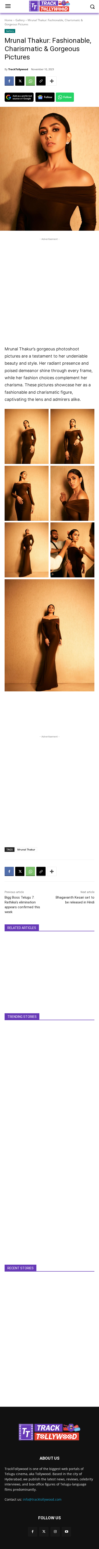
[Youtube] (66, 1531)
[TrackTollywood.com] (49, 1432)
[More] (52, 81)
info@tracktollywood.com (42, 1499)
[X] (19, 81)
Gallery (20, 20)
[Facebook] (9, 81)
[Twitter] (43, 1531)
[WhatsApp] (30, 81)
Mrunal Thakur (26, 849)
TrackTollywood (18, 69)
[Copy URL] (41, 81)
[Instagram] (55, 1531)
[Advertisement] (49, 291)
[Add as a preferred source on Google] (19, 97)
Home (8, 20)
